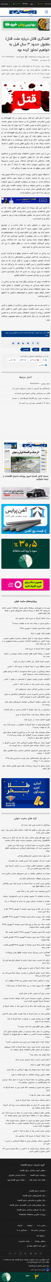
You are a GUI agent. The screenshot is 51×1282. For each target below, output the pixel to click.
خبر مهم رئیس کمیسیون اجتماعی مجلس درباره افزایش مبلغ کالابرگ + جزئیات (27, 752)
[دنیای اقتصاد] (23, 12)
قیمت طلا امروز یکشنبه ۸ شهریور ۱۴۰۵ (35, 628)
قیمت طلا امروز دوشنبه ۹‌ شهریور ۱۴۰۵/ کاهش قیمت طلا (28, 932)
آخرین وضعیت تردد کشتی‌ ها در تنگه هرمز (33, 891)
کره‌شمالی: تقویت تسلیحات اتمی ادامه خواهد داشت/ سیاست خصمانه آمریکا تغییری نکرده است (26, 1000)
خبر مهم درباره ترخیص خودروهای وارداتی (34, 856)
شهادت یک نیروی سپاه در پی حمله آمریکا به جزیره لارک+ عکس (28, 987)
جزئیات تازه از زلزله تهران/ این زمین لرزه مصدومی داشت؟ (28, 1042)
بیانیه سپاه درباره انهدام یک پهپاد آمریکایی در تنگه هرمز (28, 1069)
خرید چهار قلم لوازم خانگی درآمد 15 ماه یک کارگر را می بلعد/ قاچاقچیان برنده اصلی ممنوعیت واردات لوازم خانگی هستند (26, 839)
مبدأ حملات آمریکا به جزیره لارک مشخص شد (32, 618)
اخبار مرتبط (25, 377)
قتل (35, 349)
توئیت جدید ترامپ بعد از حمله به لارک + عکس (31, 684)
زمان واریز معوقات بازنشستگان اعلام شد (34, 878)
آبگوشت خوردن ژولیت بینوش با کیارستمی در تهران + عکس (27, 679)
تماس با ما (41, 1225)
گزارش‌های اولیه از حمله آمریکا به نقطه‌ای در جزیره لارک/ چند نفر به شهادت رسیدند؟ (26, 726)
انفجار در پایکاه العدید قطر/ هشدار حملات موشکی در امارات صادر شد (27, 655)
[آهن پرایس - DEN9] (25, 519)
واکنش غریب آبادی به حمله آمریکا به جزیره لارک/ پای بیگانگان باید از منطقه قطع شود (26, 885)
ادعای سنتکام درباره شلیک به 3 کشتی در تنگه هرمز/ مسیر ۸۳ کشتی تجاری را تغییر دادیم (26, 1150)
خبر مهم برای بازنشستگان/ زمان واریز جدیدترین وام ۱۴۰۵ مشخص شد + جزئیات (28, 759)
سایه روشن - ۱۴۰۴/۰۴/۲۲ (40, 383)
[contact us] (15, 1253)
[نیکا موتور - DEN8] (25, 493)
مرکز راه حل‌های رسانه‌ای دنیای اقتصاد (31, 1210)
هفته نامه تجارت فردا (37, 1180)
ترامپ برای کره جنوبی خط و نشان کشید (34, 993)
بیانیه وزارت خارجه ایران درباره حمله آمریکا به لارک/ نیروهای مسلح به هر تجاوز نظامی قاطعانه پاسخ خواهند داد (27, 1048)
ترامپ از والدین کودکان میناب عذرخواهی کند (32, 689)
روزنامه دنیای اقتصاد (37, 1175)
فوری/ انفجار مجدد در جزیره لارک (37, 719)
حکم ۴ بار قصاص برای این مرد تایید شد (34, 403)
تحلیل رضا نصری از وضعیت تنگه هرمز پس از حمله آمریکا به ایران (27, 1089)
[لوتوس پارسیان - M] (25, 1277)
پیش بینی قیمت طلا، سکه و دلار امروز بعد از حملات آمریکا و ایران (26, 1007)
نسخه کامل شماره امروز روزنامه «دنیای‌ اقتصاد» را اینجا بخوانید (25, 478)
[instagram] (40, 1253)
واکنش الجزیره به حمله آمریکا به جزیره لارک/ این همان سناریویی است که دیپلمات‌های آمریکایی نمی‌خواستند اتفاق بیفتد (27, 848)
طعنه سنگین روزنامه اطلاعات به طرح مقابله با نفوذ (30, 1074)
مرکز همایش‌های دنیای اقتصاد (33, 1195)
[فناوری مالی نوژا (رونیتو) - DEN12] (25, 793)
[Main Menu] (46, 11)
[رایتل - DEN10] (25, 585)
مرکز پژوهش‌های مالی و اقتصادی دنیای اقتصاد (27, 1205)
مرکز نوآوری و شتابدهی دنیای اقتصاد (31, 1200)
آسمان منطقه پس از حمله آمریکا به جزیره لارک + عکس (29, 666)
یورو (23, 4)
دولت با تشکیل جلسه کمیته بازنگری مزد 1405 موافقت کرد (27, 980)
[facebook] (33, 343)
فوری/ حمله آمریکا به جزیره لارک (37, 648)
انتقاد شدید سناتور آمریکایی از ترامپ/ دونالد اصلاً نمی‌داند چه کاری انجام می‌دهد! (26, 974)
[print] (13, 343)
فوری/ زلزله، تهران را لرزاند (40, 633)
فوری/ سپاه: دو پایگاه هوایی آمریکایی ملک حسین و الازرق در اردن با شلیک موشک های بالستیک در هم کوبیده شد (26, 744)
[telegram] (18, 343)
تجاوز (45, 349)
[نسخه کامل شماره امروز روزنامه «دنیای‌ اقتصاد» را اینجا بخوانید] (25, 456)
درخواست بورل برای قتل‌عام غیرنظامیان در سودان (31, 398)
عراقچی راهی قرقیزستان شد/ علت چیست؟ (34, 1026)
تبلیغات (29, 1225)
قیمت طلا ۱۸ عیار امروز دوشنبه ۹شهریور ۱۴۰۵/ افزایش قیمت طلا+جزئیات (26, 938)
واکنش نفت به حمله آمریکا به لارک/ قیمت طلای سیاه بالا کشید (26, 1014)
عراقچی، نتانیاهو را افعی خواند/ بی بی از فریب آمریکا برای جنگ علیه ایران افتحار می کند (27, 867)
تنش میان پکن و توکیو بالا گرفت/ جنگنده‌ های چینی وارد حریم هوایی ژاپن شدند (25, 831)
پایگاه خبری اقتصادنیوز (15, 1180)
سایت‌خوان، (39, 333)
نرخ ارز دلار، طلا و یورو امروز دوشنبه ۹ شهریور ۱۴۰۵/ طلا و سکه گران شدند (27, 910)
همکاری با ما (22, 1230)
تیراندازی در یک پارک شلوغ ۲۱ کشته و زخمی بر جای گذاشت (27, 709)
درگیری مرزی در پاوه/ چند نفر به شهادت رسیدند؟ (31, 623)
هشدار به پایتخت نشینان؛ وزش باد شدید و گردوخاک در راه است (27, 902)
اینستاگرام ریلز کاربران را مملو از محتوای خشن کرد (31, 388)
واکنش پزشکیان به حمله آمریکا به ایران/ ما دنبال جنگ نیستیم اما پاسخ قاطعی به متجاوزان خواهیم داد (26, 1081)
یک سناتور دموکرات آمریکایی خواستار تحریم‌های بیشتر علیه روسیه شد (27, 703)
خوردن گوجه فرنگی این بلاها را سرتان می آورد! (31, 661)
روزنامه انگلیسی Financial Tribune (32, 1214)
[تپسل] (2, 198)
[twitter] (28, 343)
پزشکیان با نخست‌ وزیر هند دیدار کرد (35, 825)
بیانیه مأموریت (24, 1241)
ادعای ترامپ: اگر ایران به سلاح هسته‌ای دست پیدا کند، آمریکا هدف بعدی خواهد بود (26, 1106)
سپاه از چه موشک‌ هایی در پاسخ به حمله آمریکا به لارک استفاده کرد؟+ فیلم (28, 1020)
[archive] (10, 1253)
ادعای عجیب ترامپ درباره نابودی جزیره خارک (32, 1059)
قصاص (25, 349)
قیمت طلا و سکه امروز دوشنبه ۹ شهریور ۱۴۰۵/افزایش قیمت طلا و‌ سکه (26, 946)
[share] (20, 1253)
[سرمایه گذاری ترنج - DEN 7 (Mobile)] (25, 25)
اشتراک (19, 1225)
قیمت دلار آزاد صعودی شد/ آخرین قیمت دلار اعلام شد (29, 861)
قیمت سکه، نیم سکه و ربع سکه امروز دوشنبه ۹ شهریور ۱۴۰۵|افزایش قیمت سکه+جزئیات (26, 926)
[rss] (25, 1253)
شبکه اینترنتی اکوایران (17, 1175)
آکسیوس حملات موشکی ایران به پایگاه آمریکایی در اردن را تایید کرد (27, 1142)
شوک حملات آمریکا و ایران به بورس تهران (34, 968)
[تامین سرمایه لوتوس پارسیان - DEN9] (25, 554)
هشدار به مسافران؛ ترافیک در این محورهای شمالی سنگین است (26, 873)
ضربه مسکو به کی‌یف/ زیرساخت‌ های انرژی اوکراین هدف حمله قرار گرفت (26, 767)
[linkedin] (23, 343)
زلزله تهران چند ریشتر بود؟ (40, 1054)
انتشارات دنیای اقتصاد (37, 1191)
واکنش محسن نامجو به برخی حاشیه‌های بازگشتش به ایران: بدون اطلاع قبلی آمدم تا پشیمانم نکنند (27, 695)
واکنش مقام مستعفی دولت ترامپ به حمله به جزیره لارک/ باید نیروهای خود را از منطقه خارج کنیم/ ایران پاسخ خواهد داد (26, 1114)
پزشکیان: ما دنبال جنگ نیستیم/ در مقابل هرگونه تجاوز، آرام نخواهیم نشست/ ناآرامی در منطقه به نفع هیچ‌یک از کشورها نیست (26, 1034)
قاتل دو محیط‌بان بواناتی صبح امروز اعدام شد (32, 393)
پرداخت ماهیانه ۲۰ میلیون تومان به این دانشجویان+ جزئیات (26, 896)
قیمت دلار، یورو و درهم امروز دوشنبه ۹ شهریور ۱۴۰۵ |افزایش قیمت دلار (26, 918)
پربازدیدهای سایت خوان (25, 601)
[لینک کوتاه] (38, 343)
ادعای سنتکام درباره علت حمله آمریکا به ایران (33, 714)
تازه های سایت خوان (25, 818)
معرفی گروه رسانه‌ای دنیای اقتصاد (32, 1170)
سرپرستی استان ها (38, 1230)
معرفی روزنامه (40, 1241)
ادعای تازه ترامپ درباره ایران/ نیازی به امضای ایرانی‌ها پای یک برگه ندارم (26, 961)
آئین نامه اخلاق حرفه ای (36, 1246)
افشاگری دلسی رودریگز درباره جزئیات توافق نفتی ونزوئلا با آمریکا (28, 954)
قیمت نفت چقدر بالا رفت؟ (39, 1095)
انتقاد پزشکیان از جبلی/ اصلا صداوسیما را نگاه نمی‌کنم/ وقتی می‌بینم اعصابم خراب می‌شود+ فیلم (26, 673)
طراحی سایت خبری (40, 1270)
